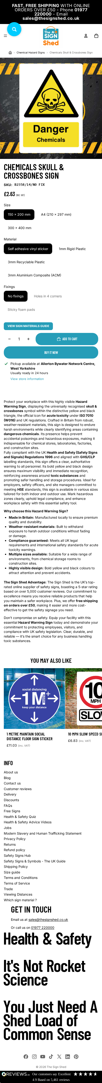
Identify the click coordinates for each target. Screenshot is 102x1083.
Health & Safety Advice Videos (27, 822)
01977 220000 (42, 927)
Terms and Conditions (20, 878)
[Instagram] (34, 1056)
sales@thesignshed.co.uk (48, 919)
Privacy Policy (15, 839)
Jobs (7, 828)
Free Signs (12, 811)
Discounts (11, 800)
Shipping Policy (16, 867)
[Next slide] (93, 709)
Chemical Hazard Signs (31, 52)
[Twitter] (59, 1056)
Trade (8, 889)
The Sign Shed (56, 1067)
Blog (7, 778)
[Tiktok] (51, 1056)
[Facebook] (26, 1056)
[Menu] (5, 35)
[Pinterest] (76, 1056)
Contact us (12, 783)
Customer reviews (18, 789)
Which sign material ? (20, 900)
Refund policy (14, 850)
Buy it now (51, 353)
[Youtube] (43, 1056)
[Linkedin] (67, 1056)
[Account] (86, 36)
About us (11, 772)
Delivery (10, 794)
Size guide (12, 872)
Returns (10, 844)
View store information (27, 379)
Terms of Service (17, 883)
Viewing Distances (18, 894)
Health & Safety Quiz (20, 817)
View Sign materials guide (28, 326)
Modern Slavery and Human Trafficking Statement (43, 833)
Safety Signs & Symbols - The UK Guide (34, 861)
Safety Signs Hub (17, 855)
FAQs (8, 806)
